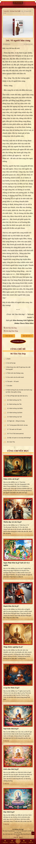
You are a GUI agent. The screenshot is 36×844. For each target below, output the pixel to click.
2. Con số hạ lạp (10, 363)
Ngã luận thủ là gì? (11, 729)
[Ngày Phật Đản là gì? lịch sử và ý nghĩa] (18, 550)
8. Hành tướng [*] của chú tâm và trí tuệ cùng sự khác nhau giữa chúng (19, 391)
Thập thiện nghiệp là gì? (13, 647)
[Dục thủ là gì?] (18, 799)
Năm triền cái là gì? (11, 479)
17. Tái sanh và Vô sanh (14, 429)
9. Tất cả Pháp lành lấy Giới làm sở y (17, 396)
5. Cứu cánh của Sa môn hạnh (15, 377)
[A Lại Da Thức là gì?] (18, 675)
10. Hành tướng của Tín (14, 400)
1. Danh (8, 359)
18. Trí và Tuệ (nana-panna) (15, 433)
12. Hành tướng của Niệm (15, 408)
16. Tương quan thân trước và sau (17, 425)
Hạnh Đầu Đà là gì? (11, 606)
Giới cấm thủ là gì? (11, 769)
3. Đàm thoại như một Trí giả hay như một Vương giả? (18, 368)
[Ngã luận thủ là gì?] (18, 716)
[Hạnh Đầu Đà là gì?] (18, 593)
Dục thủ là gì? (9, 812)
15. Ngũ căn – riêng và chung (16, 421)
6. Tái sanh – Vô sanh (12, 381)
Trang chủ (6, 11)
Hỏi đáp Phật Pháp (15, 11)
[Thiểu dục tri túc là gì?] (18, 509)
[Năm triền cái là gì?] (18, 466)
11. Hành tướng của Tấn (14, 404)
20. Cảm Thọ (11, 442)
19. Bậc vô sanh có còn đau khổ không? (19, 437)
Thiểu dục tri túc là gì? (12, 522)
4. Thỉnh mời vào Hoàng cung (14, 373)
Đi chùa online (19, 341)
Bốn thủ (7, 741)
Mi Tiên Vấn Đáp (11, 328)
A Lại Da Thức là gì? (11, 688)
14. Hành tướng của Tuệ (14, 416)
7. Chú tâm (9, 385)
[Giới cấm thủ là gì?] (18, 756)
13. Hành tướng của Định (14, 412)
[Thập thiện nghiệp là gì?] (18, 634)
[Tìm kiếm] (18, 841)
